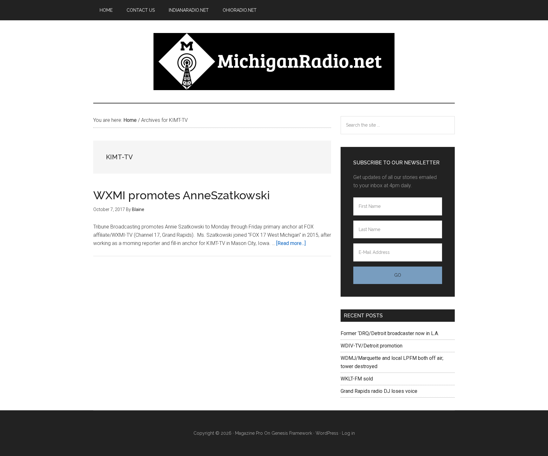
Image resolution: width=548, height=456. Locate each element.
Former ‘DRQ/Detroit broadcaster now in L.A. (390, 333)
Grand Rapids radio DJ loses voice (379, 391)
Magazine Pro (249, 433)
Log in (348, 433)
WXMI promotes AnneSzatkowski (181, 195)
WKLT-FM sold (357, 379)
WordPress (327, 433)
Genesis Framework (291, 433)
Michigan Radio (274, 61)
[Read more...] (291, 243)
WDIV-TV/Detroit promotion (371, 346)
